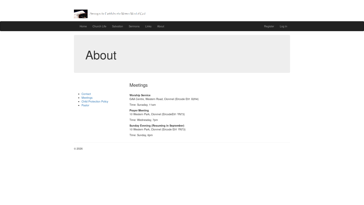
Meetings (87, 97)
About (160, 26)
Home (83, 26)
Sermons (134, 26)
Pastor (85, 105)
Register (269, 26)
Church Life (99, 26)
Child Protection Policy (95, 101)
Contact (86, 94)
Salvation (117, 26)
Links (148, 26)
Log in (283, 26)
